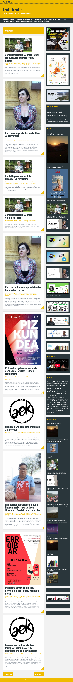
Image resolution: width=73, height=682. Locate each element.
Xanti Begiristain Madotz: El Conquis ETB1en (19, 216)
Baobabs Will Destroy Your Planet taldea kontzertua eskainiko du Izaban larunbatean (57, 521)
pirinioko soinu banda (60, 408)
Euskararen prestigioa (13, 183)
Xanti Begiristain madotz (23, 183)
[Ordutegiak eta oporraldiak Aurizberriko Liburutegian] (52, 561)
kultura (34, 514)
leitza (55, 402)
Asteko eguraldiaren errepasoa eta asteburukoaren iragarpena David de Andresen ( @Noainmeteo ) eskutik (55, 133)
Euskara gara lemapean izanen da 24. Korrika (22, 428)
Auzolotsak (64, 383)
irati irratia (60, 399)
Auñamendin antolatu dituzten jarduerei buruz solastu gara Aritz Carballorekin (57, 111)
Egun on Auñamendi (54, 389)
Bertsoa (7, 597)
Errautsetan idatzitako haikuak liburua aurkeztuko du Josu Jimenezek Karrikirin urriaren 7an (22, 507)
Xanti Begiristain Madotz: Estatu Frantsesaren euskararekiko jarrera (22, 57)
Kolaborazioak (29, 19)
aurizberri (49, 383)
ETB (14, 221)
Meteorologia (60, 404)
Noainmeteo (60, 406)
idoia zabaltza (19, 140)
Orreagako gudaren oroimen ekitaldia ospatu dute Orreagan (57, 489)
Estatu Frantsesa (10, 64)
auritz (66, 382)
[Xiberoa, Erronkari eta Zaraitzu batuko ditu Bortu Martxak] (52, 577)
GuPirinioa (58, 396)
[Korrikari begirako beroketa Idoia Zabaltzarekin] (23, 105)
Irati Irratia (13, 9)
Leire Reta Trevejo (25, 434)
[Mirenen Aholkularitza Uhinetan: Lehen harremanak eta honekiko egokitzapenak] (57, 224)
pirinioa (27, 597)
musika (66, 404)
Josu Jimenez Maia (28, 514)
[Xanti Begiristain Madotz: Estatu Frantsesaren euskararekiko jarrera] (18, 45)
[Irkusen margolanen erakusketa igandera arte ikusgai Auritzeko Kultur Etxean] (57, 183)
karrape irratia (63, 400)
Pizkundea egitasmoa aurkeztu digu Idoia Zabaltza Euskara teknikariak (21, 371)
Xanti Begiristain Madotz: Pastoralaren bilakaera (56, 201)
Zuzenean (6, 21)
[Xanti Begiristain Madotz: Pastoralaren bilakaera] (57, 209)
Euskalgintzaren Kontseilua (18, 378)
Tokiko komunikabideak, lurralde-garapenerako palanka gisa (32, 21)
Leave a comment (35, 64)
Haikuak (23, 514)
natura (54, 406)
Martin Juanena (51, 404)
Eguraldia (62, 391)
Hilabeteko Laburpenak (59, 19)
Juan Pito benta (65, 399)
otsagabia (66, 406)
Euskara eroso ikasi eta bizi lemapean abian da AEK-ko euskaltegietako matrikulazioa (21, 647)
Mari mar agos (61, 402)
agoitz (53, 381)
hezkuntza (60, 397)
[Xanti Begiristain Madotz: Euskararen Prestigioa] (18, 166)
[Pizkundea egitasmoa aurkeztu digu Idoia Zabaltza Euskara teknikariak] (23, 339)
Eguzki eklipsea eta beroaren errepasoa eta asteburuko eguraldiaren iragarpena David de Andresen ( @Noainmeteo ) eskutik (57, 537)
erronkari (59, 394)
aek (8, 655)
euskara (16, 64)
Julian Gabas (56, 400)
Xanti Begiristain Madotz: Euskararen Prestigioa (18, 177)
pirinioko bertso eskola (34, 597)
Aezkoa (49, 382)
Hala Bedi (63, 396)
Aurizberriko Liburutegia (56, 383)
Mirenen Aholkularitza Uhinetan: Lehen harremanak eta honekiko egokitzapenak (56, 217)
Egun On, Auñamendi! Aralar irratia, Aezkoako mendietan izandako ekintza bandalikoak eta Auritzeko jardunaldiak (57, 120)
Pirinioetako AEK (32, 434)
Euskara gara (13, 140)
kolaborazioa (26, 294)
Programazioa (38, 19)
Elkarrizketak (20, 19)
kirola (48, 402)
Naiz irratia (49, 406)
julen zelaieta (50, 400)
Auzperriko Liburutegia (52, 385)
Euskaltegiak (11, 655)
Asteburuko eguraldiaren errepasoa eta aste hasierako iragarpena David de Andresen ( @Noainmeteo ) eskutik (57, 505)
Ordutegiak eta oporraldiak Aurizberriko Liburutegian (56, 553)
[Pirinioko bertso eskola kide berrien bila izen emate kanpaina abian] (23, 559)
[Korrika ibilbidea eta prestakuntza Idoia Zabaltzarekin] (23, 260)
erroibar (53, 393)
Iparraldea (20, 64)
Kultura (35, 513)
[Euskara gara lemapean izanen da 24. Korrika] (22, 411)
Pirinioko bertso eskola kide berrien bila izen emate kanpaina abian (22, 590)
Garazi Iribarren (21, 655)
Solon (23, 680)
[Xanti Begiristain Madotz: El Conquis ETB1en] (18, 205)
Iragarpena (54, 399)
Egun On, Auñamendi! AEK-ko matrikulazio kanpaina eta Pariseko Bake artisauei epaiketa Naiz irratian (58, 116)
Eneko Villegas (17, 63)
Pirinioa (36, 596)
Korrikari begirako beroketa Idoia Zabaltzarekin (22, 134)
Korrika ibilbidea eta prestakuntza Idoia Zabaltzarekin (23, 288)
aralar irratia (60, 382)
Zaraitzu (52, 412)
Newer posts (38, 674)
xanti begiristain (26, 64)
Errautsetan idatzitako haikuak (11, 514)
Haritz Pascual (55, 397)
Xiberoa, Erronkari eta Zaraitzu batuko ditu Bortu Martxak (57, 570)
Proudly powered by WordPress (10, 680)
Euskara (33, 63)
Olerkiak (11, 515)
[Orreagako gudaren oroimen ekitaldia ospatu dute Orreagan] (52, 496)
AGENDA (12, 21)
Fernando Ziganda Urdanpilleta (19, 597)
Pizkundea (36, 378)
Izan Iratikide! (48, 19)
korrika (24, 140)
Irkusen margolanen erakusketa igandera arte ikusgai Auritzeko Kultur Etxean (57, 166)
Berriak (12, 19)
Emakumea (49, 393)
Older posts (8, 674)
